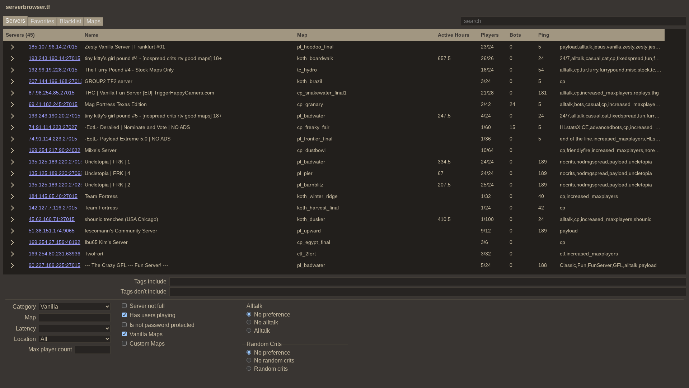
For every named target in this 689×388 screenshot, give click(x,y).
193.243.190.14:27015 (54, 58)
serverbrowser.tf (28, 7)
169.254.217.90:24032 (54, 150)
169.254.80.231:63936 (54, 254)
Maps (93, 21)
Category (24, 307)
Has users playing (152, 315)
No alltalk (266, 322)
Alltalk (262, 331)
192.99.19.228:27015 (53, 70)
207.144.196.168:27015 (56, 81)
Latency (26, 328)
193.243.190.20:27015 (54, 116)
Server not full (147, 306)
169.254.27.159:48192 (54, 242)
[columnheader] (42, 35)
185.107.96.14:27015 (53, 47)
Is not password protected (162, 325)
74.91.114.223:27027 (53, 127)
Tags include (150, 281)
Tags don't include (144, 291)
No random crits (274, 360)
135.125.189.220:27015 (56, 162)
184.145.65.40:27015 (53, 196)
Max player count (50, 349)
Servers (15, 21)
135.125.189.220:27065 (56, 173)
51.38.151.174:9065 (52, 231)
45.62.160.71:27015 (52, 219)
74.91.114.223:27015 (53, 139)
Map (30, 317)
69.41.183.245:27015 (53, 104)
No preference (272, 314)
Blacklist (70, 21)
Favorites (42, 21)
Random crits (271, 369)
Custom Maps (147, 344)
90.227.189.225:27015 (54, 265)
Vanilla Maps (146, 334)
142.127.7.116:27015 (53, 208)
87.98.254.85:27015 (52, 93)
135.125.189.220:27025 (56, 185)
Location (25, 339)
